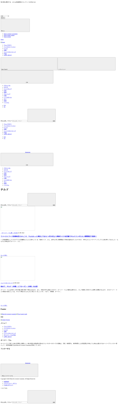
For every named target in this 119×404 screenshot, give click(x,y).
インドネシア (8, 89)
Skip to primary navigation (10, 34)
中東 (5, 95)
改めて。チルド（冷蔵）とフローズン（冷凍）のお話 (19, 286)
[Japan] (3, 42)
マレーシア (7, 94)
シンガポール (8, 97)
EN (5, 105)
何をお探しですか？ (6, 121)
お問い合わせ (8, 134)
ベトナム (6, 102)
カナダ (6, 87)
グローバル (7, 85)
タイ (5, 99)
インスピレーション (10, 125)
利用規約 (6, 381)
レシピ (6, 127)
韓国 (5, 92)
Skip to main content (9, 35)
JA (4, 107)
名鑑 (5, 129)
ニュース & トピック (10, 131)
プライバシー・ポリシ (10, 383)
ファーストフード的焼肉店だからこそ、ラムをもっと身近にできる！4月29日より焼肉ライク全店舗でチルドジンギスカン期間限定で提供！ (49, 236)
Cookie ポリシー (8, 385)
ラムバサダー (8, 124)
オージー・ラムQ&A (10, 335)
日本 (5, 90)
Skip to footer (7, 36)
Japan (2, 39)
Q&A (5, 132)
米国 (5, 100)
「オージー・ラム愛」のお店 (9, 233)
